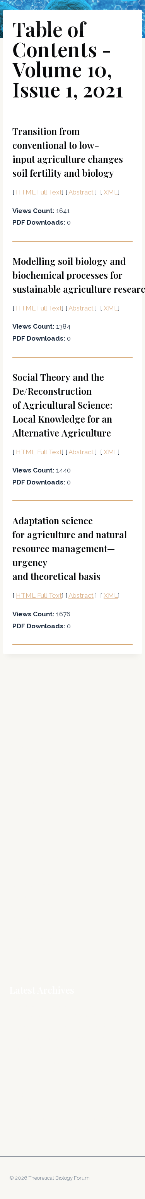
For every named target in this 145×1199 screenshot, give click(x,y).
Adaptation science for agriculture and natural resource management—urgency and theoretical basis (69, 548)
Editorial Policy (28, 896)
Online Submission (33, 917)
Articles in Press (29, 874)
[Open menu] (128, 15)
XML (111, 192)
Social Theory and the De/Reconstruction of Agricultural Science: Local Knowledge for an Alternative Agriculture (62, 405)
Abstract (81, 192)
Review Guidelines (33, 939)
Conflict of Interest (32, 885)
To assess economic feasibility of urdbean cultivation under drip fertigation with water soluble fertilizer (72, 1094)
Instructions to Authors (38, 907)
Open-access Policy (35, 928)
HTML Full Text (39, 192)
